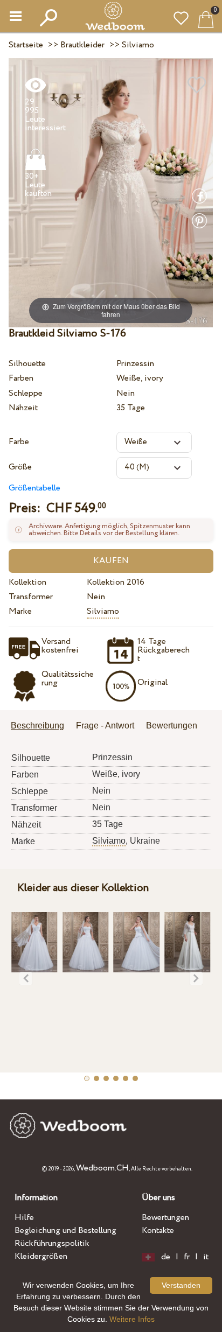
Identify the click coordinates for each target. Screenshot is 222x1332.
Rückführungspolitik (52, 1243)
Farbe (19, 442)
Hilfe (24, 1217)
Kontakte (158, 1230)
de (165, 1257)
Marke (20, 611)
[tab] (41, 726)
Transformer (31, 597)
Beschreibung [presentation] (37, 725)
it (206, 1257)
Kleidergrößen (41, 1256)
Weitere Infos (132, 1319)
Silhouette (27, 364)
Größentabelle (34, 488)
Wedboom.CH (102, 1168)
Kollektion (27, 582)
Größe (20, 467)
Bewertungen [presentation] (171, 725)
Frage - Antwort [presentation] (105, 725)
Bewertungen (165, 1217)
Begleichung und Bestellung (65, 1230)
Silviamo (103, 611)
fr (187, 1257)
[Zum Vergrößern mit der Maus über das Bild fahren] (111, 192)
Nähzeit (23, 408)
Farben (21, 378)
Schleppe (26, 393)
